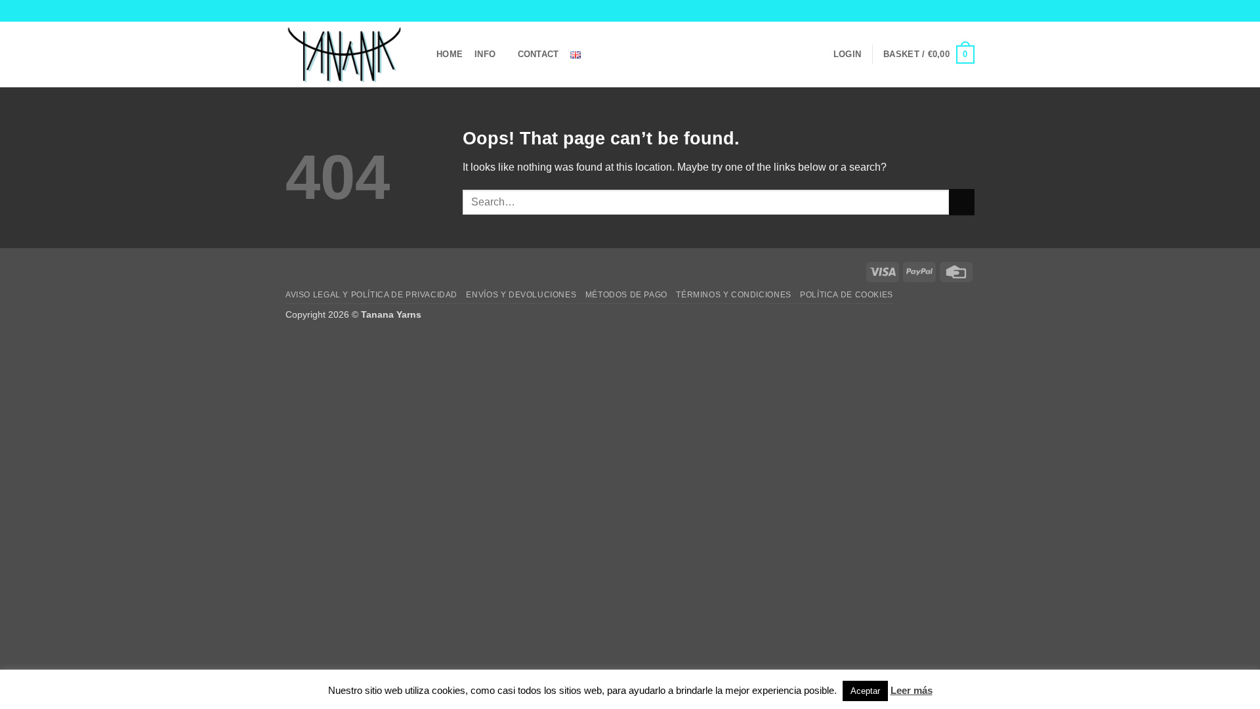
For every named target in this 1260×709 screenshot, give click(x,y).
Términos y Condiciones (733, 294)
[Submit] (962, 202)
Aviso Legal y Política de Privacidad (371, 294)
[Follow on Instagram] (943, 10)
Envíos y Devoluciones (521, 294)
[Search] (608, 54)
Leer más (912, 690)
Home (449, 54)
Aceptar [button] (865, 691)
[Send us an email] (955, 10)
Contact (538, 54)
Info (484, 54)
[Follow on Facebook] (930, 10)
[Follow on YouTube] (968, 10)
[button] (847, 54)
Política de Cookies (846, 294)
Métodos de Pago (626, 294)
